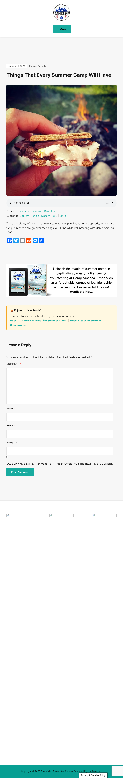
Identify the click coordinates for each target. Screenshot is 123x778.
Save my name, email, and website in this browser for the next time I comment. (59, 463)
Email (11, 425)
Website (11, 442)
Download (50, 211)
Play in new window (30, 211)
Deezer (45, 215)
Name (10, 408)
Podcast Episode (37, 66)
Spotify (24, 215)
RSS (54, 215)
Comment (13, 363)
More (63, 215)
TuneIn (35, 215)
